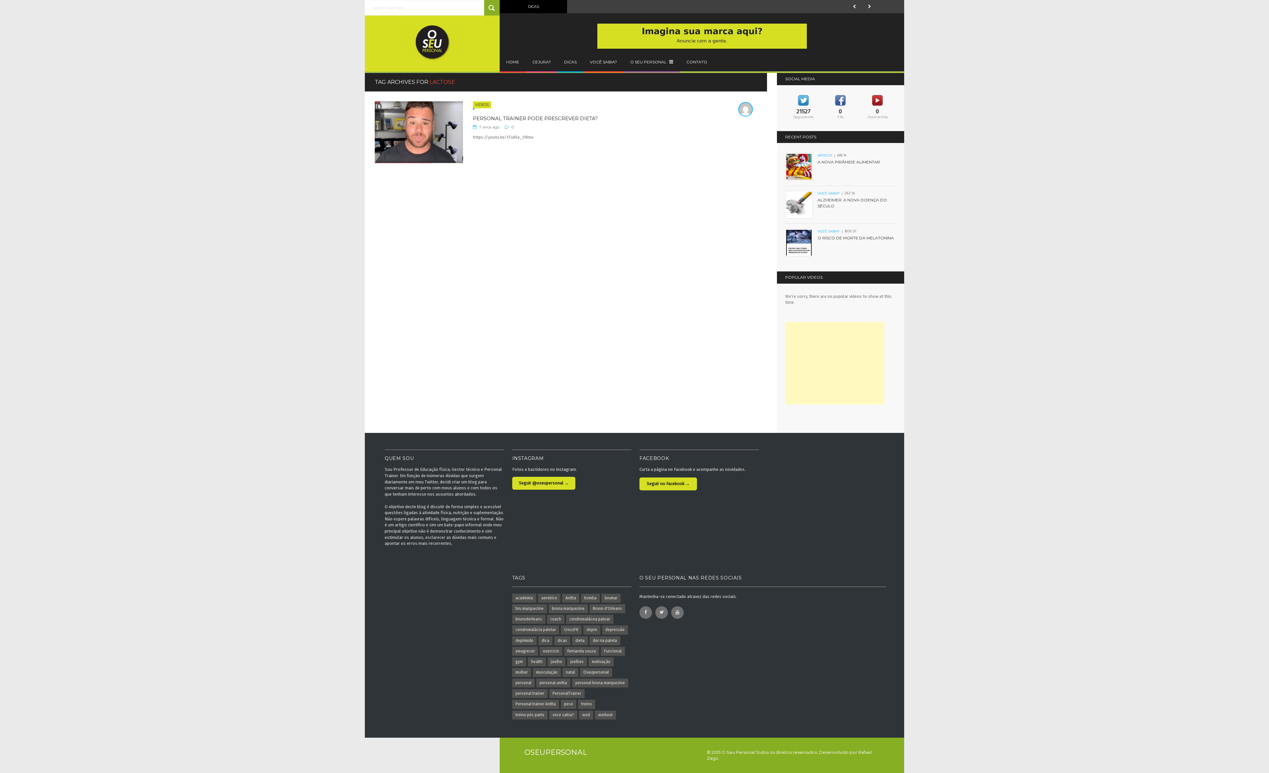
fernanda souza (581, 651)
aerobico (549, 598)
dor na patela (605, 640)
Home (512, 61)
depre (592, 629)
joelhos (577, 661)
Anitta (570, 598)
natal (570, 672)
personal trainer (530, 693)
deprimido (524, 640)
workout (605, 715)
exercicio (551, 651)
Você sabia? (603, 61)
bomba (590, 598)
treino (586, 704)
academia (524, 598)
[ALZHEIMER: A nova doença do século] (799, 204)
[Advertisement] (834, 363)
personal (523, 683)
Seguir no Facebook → (668, 483)
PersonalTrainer (567, 693)
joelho (556, 661)
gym (519, 661)
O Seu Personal (649, 61)
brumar (611, 598)
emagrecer (525, 651)
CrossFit (571, 629)
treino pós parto (530, 715)
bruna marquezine (568, 608)
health (537, 661)
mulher (522, 672)
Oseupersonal (596, 672)
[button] (854, 6)
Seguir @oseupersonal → (544, 482)
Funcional (613, 651)
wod (586, 715)
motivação (601, 661)
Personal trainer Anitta (536, 704)
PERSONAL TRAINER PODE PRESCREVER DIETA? (535, 118)
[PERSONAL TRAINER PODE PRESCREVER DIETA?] (419, 131)
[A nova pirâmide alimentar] (799, 166)
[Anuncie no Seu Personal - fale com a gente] (702, 35)
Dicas (570, 61)
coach (555, 619)
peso (568, 704)
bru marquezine (530, 608)
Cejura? (541, 61)
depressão (615, 629)
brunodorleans (529, 619)
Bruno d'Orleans (607, 608)
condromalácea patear (589, 619)
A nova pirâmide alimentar (849, 161)
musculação (547, 672)
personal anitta (553, 683)
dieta (580, 640)
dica (545, 640)
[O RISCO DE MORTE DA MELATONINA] (799, 242)
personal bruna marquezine (600, 683)
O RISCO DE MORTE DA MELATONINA (856, 237)
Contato (696, 61)
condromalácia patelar (536, 629)
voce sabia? (563, 715)
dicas (562, 640)
